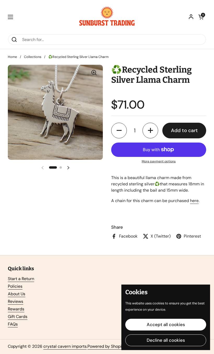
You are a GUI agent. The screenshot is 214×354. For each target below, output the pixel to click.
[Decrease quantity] (119, 130)
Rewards (16, 309)
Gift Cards (17, 316)
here (194, 200)
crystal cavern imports (65, 346)
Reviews (15, 301)
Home (12, 57)
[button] (201, 17)
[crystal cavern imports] (107, 17)
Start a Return (21, 278)
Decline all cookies (166, 340)
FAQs (13, 324)
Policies (15, 286)
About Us (16, 294)
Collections (32, 57)
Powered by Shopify (106, 346)
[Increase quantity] (150, 130)
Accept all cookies (166, 324)
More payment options (159, 161)
